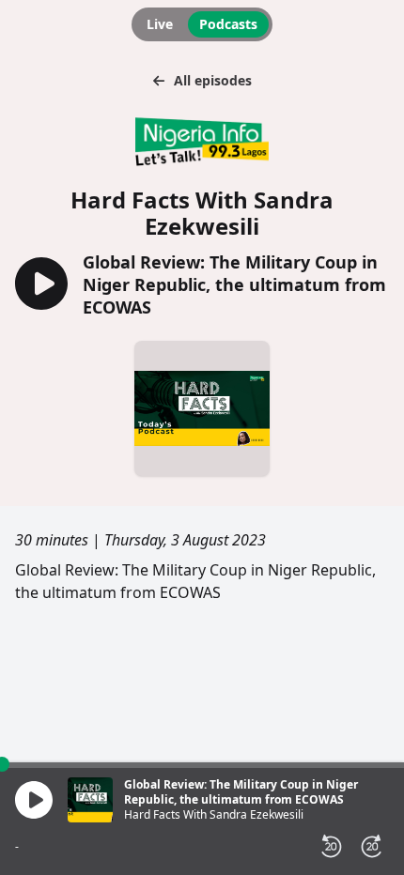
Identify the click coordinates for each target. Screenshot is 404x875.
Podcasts (228, 24)
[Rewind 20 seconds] (331, 847)
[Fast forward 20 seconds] (372, 847)
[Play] (34, 800)
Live (160, 24)
